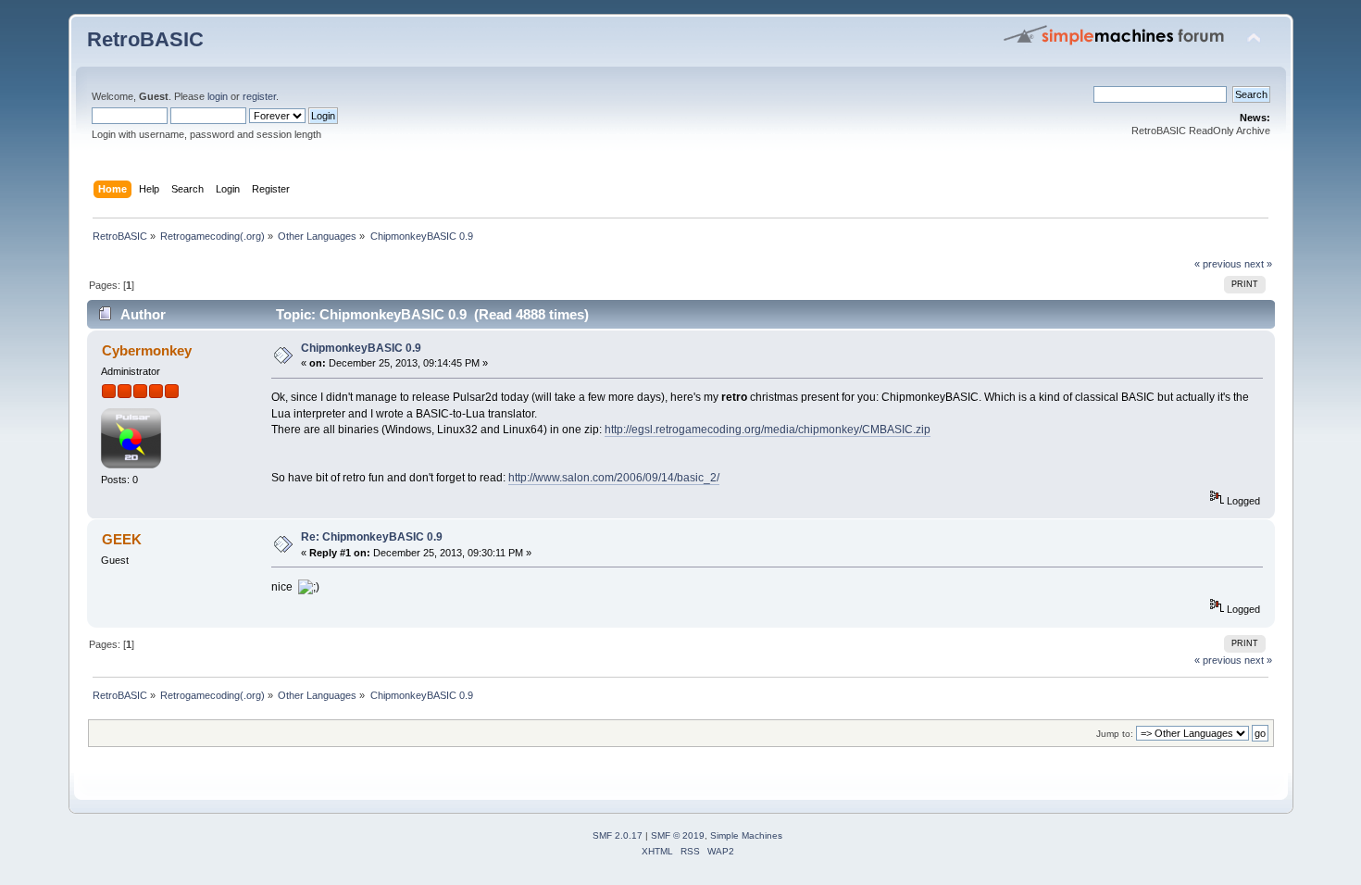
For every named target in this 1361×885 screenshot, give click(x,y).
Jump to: (1114, 734)
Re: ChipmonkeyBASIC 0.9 (372, 536)
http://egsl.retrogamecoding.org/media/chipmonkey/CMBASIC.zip (767, 429)
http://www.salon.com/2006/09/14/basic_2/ (613, 477)
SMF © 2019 (678, 835)
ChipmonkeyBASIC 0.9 (361, 348)
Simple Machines (746, 835)
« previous (1218, 263)
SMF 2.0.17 (618, 835)
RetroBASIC (145, 39)
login (217, 96)
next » (1258, 263)
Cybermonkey (147, 350)
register (259, 96)
